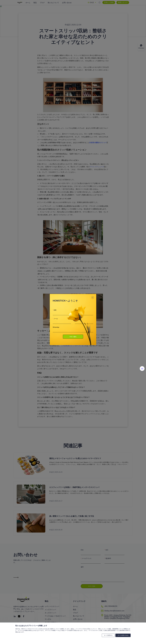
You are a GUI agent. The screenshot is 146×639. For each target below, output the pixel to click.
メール (56, 318)
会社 (76, 310)
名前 (55, 310)
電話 (76, 318)
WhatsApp (56, 327)
